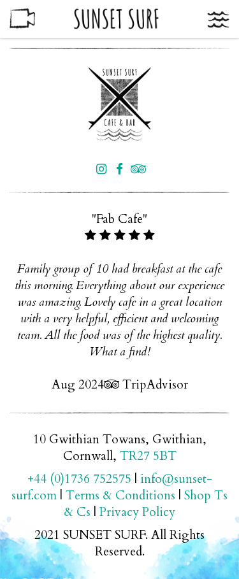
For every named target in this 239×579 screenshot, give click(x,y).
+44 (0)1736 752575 (79, 479)
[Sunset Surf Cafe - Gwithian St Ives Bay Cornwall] (120, 104)
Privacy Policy (137, 512)
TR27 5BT (148, 456)
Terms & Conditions (120, 495)
